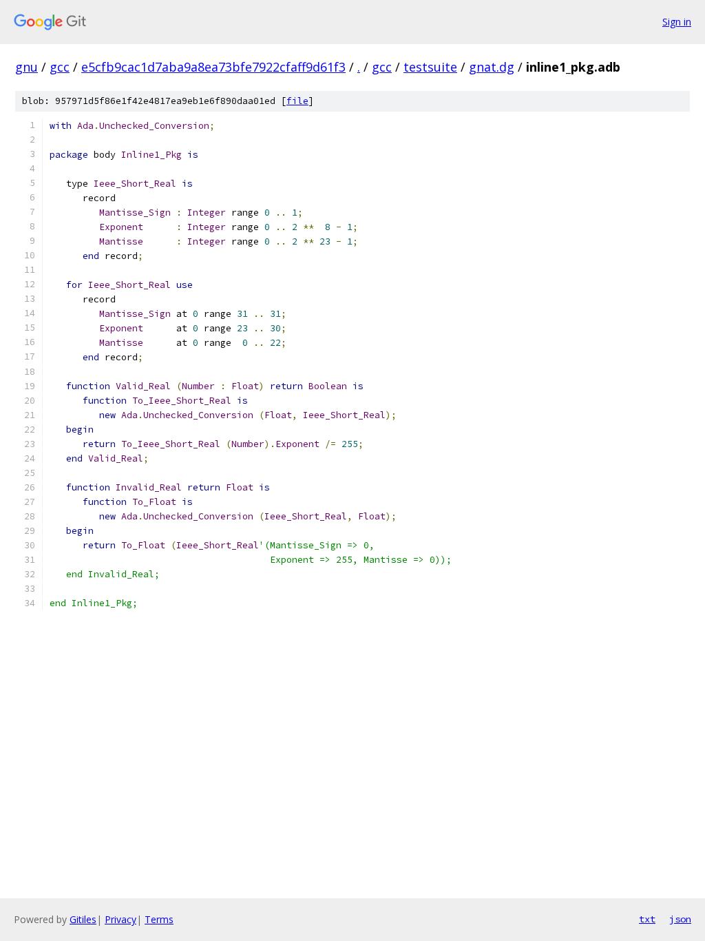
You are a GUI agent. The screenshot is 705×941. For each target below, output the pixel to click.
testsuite (430, 67)
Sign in (676, 21)
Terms (159, 919)
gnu (26, 67)
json (680, 919)
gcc (60, 67)
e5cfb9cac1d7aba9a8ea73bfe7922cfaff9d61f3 (213, 67)
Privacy (120, 919)
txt (647, 919)
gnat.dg (491, 67)
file (297, 101)
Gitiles (83, 919)
